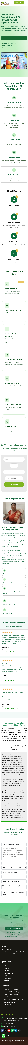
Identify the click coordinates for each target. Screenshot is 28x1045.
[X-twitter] (5, 1030)
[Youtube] (8, 1030)
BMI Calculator (19, 2)
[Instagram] (19, 1030)
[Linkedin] (15, 1030)
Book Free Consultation (14, 38)
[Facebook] (2, 1030)
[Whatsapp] (12, 1030)
